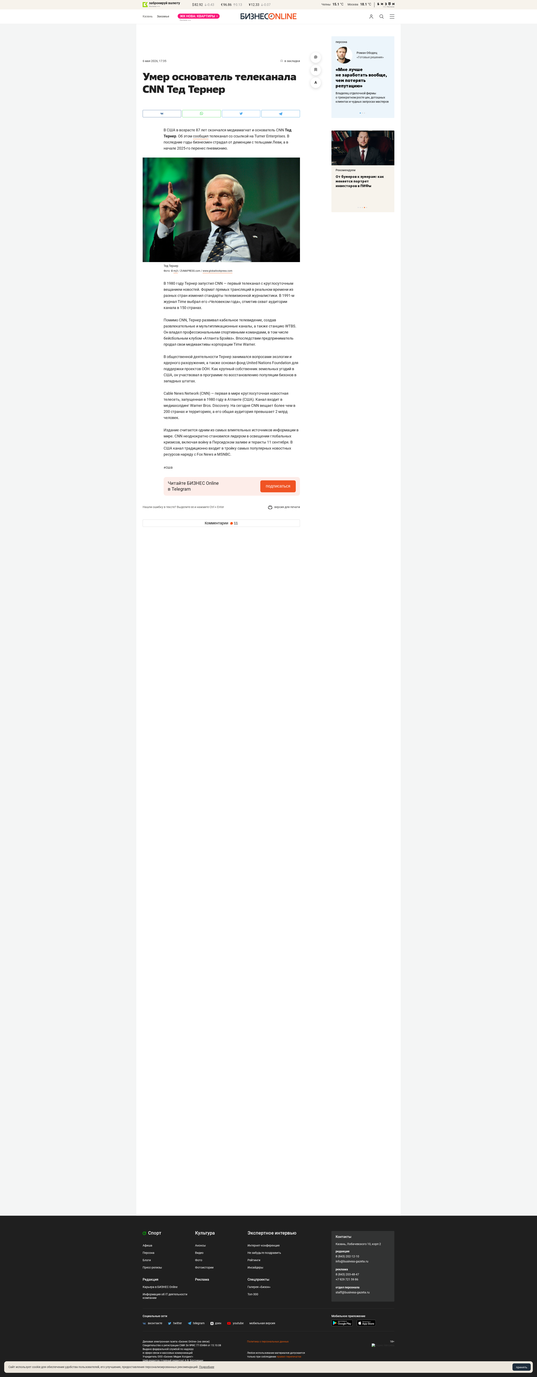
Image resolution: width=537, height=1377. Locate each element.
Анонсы (200, 1245)
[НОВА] (199, 17)
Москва (353, 4)
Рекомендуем (346, 170)
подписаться (278, 486)
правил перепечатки (289, 1356)
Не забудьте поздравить (264, 1252)
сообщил (201, 136)
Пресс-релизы (152, 1267)
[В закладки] (315, 70)
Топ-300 (253, 1294)
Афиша (147, 1245)
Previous (337, 113)
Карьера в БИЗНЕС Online (160, 1287)
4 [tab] (364, 207)
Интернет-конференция (264, 1245)
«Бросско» (364, 57)
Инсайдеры (255, 1267)
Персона (148, 1252)
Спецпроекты (258, 1279)
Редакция (150, 1279)
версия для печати (287, 507)
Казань (148, 16)
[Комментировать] (315, 57)
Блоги (147, 1260)
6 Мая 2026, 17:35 (154, 61)
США (168, 467)
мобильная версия (262, 1323)
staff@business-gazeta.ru (353, 1292)
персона (341, 42)
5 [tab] (366, 207)
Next (390, 113)
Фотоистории (204, 1267)
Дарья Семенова (369, 52)
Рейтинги (254, 1260)
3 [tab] (364, 113)
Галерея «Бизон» (259, 1287)
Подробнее (206, 1367)
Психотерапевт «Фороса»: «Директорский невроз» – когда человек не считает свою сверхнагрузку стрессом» (360, 185)
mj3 (175, 270)
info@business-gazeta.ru (352, 1261)
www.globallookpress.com (217, 270)
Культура (205, 1233)
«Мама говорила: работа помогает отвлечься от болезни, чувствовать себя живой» (363, 78)
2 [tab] (362, 113)
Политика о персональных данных (268, 1341)
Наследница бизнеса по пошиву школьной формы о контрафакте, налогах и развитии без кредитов (359, 97)
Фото (198, 1260)
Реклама (202, 1279)
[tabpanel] (363, 75)
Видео (199, 1252)
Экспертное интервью (272, 1233)
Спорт (154, 1233)
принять (521, 1367)
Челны (326, 4)
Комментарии (221, 523)
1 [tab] (360, 113)
